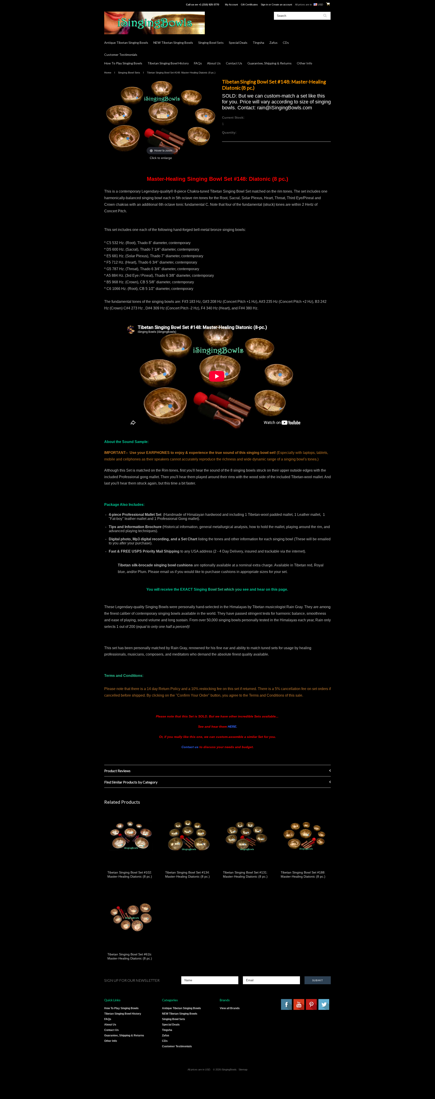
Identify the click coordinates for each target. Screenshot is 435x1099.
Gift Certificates (249, 4)
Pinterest (311, 1004)
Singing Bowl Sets (211, 42)
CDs (286, 42)
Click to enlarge (161, 158)
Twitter (324, 1004)
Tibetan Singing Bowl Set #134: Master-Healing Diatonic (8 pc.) (187, 874)
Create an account (282, 4)
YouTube (299, 1004)
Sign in (264, 4)
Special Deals (238, 42)
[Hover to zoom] (161, 117)
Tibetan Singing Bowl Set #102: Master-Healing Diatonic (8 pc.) (129, 874)
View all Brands (230, 1008)
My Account (231, 4)
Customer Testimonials (120, 54)
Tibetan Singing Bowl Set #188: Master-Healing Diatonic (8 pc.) (303, 874)
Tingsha (258, 42)
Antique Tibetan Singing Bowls (126, 42)
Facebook (286, 1004)
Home (107, 72)
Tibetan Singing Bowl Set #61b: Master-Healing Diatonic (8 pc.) (129, 956)
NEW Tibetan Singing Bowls (173, 42)
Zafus (273, 42)
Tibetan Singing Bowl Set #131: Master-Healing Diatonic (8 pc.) (245, 874)
